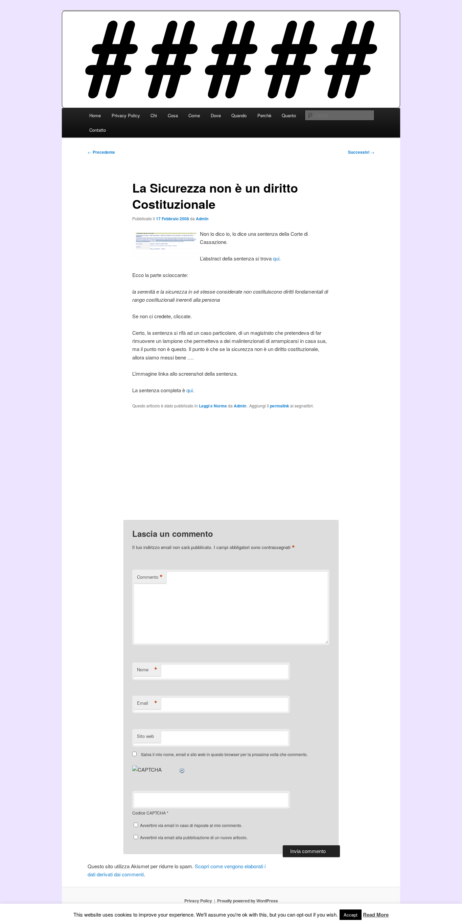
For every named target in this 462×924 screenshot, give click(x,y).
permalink (279, 406)
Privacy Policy (126, 115)
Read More (376, 914)
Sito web (145, 736)
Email (147, 703)
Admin (202, 219)
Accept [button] (350, 914)
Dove (216, 115)
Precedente (101, 152)
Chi (154, 115)
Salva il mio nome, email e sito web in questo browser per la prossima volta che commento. (224, 754)
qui (276, 258)
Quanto (289, 115)
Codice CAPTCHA (149, 813)
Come (194, 115)
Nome (147, 669)
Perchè (264, 115)
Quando (239, 115)
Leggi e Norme (213, 406)
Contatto (97, 130)
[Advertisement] (231, 464)
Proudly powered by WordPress (247, 901)
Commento (150, 577)
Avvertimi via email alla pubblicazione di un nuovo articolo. (194, 837)
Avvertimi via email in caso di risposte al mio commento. (191, 825)
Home (95, 115)
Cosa (173, 115)
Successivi (361, 152)
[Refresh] (182, 769)
